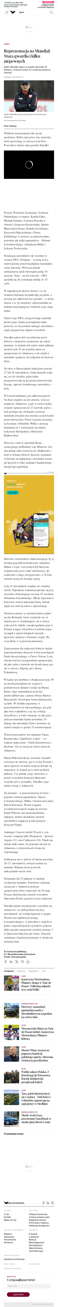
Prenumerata (10, 1240)
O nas (6, 1214)
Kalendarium (34, 1264)
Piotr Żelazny (10, 126)
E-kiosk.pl (33, 1234)
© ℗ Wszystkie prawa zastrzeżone (19, 954)
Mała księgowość (36, 1242)
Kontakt (7, 1217)
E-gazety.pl (34, 1237)
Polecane (21, 971)
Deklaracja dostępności (39, 1226)
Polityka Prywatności (38, 1214)
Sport (7, 44)
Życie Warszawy (36, 1251)
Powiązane (9, 971)
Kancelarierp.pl (35, 1245)
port (21, 12)
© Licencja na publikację (15, 951)
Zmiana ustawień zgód (39, 1217)
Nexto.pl (32, 1240)
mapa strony (9, 1264)
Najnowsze (33, 971)
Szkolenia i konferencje (14, 1259)
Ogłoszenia (9, 1237)
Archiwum (8, 1242)
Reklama (8, 1234)
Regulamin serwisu (37, 1220)
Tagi (43, 971)
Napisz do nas (10, 1220)
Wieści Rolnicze (36, 1248)
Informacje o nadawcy (39, 1223)
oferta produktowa (12, 1269)
